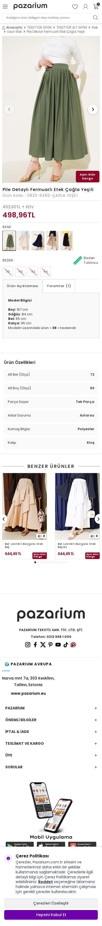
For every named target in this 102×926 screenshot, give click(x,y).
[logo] (30, 6)
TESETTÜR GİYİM (39, 27)
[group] (51, 109)
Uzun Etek (14, 32)
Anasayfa (14, 27)
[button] (9, 109)
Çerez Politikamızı (60, 877)
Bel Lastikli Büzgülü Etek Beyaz (77, 546)
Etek (95, 27)
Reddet (45, 881)
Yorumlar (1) (59, 285)
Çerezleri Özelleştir (51, 903)
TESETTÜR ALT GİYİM (71, 27)
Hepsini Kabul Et (51, 914)
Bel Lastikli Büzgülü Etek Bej (24, 546)
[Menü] (6, 6)
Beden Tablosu (91, 260)
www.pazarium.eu (28, 693)
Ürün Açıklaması (22, 285)
